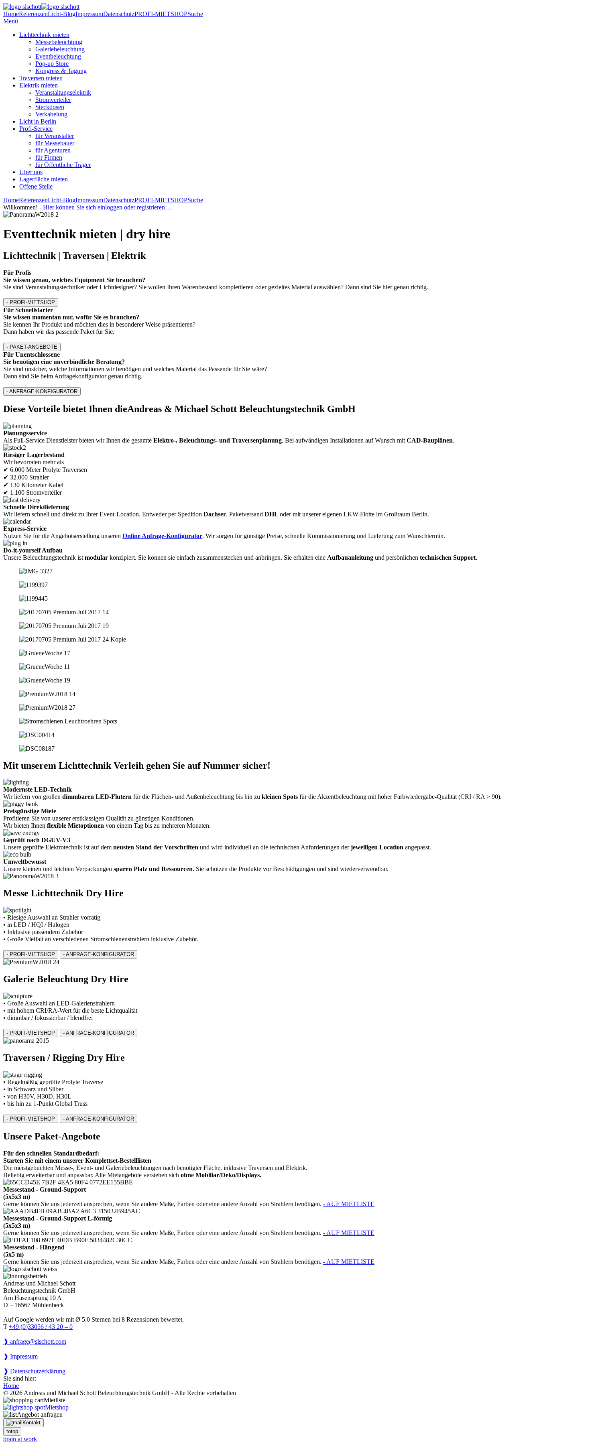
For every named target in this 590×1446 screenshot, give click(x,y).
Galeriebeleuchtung (60, 49)
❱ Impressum (20, 1356)
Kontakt (31, 1423)
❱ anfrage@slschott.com (34, 1341)
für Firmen (48, 157)
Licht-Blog (61, 13)
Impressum (89, 13)
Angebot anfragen (40, 1414)
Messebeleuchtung (58, 42)
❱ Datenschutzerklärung (34, 1371)
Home (11, 13)
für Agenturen (53, 150)
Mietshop (57, 1407)
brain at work (20, 1439)
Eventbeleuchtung (58, 56)
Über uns (31, 172)
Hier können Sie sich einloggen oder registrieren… (105, 207)
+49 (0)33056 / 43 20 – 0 (41, 1326)
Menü (10, 21)
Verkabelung (51, 114)
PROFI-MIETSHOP (160, 13)
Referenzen (33, 13)
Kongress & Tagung (61, 70)
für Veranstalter (54, 135)
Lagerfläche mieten (43, 179)
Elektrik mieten (38, 85)
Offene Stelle (36, 186)
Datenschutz (118, 13)
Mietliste (54, 1400)
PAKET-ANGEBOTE (31, 347)
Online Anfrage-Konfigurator (162, 535)
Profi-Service (36, 128)
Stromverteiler (53, 99)
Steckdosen (49, 107)
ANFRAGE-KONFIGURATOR (41, 391)
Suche (195, 13)
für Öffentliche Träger (63, 164)
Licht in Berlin (37, 121)
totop (12, 1431)
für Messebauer (54, 143)
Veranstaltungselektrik (63, 92)
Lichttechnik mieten (44, 34)
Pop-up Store (52, 63)
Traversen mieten (41, 78)
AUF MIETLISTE (348, 1203)
